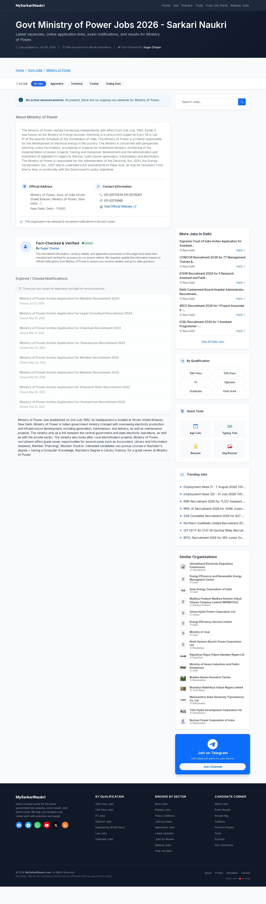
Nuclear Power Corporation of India (212, 720)
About (208, 872)
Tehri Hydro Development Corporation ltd (216, 710)
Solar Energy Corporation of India (211, 589)
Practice (187, 5)
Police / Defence (164, 815)
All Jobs (38, 83)
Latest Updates (164, 833)
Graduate (196, 391)
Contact (245, 872)
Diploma (230, 382)
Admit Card (221, 803)
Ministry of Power (58, 70)
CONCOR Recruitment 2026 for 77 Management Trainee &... (213, 259)
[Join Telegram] (28, 825)
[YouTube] (46, 825)
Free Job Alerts (217, 5)
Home (166, 5)
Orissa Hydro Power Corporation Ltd (212, 611)
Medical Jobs (163, 845)
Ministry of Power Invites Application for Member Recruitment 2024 (69, 298)
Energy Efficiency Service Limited (211, 621)
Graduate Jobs (104, 839)
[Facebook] (19, 825)
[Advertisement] (212, 168)
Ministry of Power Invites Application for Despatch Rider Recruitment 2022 (75, 387)
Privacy (219, 872)
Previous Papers (224, 827)
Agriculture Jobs (164, 827)
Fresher (94, 83)
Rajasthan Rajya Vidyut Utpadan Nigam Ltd (217, 654)
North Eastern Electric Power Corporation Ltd (215, 643)
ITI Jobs (100, 815)
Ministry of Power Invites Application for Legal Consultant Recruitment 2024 (76, 313)
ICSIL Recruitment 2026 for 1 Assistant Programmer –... (206, 324)
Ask (175, 5)
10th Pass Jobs (104, 803)
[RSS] (65, 825)
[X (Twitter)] (56, 825)
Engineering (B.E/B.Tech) (110, 827)
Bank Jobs (161, 803)
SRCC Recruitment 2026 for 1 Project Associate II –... (212, 308)
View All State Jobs (212, 341)
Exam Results (223, 809)
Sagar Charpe (49, 248)
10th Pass (196, 373)
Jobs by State (163, 821)
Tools (199, 5)
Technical (76, 83)
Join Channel (212, 766)
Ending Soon (113, 83)
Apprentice (57, 83)
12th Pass (230, 373)
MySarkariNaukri (30, 5)
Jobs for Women (164, 839)
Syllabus (220, 821)
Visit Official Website (118, 206)
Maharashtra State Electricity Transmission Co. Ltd (217, 698)
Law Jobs (101, 833)
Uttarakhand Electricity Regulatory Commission (211, 565)
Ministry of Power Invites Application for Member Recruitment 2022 (69, 357)
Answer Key (222, 815)
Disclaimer (232, 872)
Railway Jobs (240, 5)
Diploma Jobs (103, 821)
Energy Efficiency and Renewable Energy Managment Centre (216, 578)
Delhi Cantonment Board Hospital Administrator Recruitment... (212, 292)
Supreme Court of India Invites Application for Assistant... (211, 243)
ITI (195, 382)
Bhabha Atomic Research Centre (210, 677)
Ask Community (224, 845)
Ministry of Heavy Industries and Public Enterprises (214, 666)
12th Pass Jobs (104, 809)
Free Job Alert (163, 850)
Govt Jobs (35, 70)
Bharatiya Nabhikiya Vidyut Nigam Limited (216, 687)
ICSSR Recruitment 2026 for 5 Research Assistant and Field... (207, 276)
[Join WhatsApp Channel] (37, 825)
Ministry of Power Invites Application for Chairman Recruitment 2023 (70, 328)
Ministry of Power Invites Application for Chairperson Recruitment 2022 (72, 343)
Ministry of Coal (200, 631)
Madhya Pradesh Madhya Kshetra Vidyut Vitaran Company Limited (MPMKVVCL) (216, 600)
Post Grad (229, 391)
